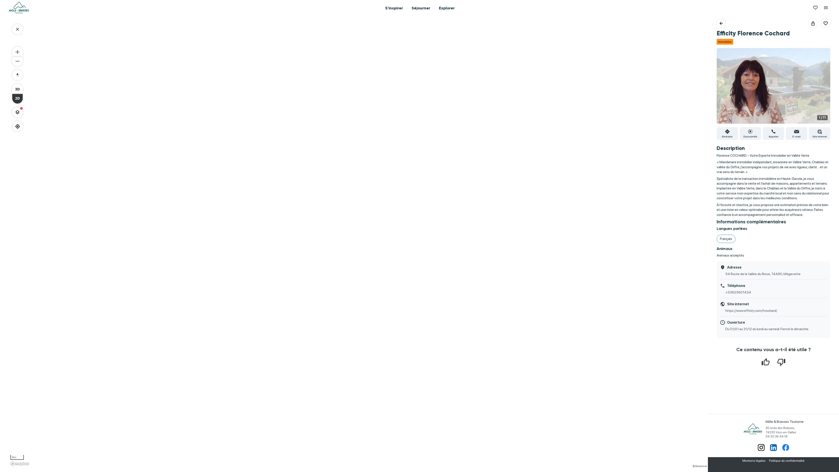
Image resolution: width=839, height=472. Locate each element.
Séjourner (421, 8)
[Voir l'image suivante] (822, 88)
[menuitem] (394, 7)
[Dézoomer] (17, 61)
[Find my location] (17, 126)
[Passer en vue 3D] (17, 89)
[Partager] (813, 23)
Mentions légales (754, 460)
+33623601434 (738, 292)
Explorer (447, 8)
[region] (358, 243)
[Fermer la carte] (17, 29)
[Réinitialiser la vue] (17, 75)
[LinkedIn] (773, 448)
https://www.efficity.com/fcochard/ (751, 311)
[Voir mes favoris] (815, 7)
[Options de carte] (17, 112)
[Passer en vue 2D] (17, 99)
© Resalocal (700, 466)
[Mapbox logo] (19, 463)
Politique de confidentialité (786, 460)
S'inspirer (394, 8)
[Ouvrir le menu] (826, 7)
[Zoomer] (17, 51)
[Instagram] (761, 448)
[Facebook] (785, 448)
